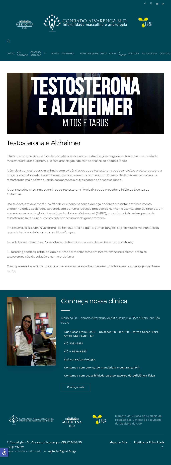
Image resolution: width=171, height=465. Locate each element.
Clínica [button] (55, 53)
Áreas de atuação (36, 53)
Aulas (112, 53)
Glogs (72, 451)
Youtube (134, 53)
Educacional (149, 53)
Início (11, 53)
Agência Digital (58, 451)
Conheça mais (75, 387)
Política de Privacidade (149, 442)
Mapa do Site (118, 442)
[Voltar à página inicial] (85, 22)
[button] (8, 41)
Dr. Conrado (22, 53)
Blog (104, 53)
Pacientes (68, 53)
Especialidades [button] (89, 53)
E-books (122, 53)
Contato (165, 53)
